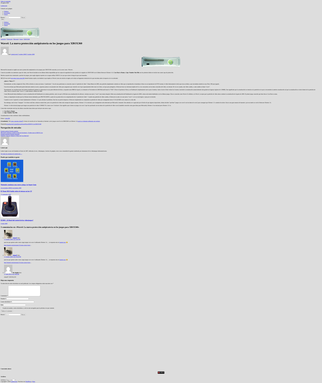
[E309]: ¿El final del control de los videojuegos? (17, 220)
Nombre (3, 298)
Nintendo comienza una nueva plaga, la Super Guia (18, 185)
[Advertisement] (13, 341)
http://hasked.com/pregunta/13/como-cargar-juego (17, 245)
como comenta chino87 (17, 121)
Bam (33, 381)
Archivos (3, 380)
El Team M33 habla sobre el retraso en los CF (16, 191)
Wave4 (27, 124)
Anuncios (3, 39)
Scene (21, 39)
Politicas (6, 11)
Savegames (7, 13)
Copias (15, 124)
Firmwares (9, 39)
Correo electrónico (6, 302)
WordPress (28, 381)
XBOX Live (32, 124)
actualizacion (9, 124)
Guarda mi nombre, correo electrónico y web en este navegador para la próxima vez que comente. (28, 308)
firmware (19, 124)
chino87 (15, 238)
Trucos (6, 14)
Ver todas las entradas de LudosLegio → (11, 154)
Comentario (4, 295)
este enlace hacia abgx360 (18, 78)
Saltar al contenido (5, 1)
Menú (2, 19)
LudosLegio (4, 5)
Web (2, 305)
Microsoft (16, 39)
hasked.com (62, 242)
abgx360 (7, 118)
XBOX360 (27, 39)
